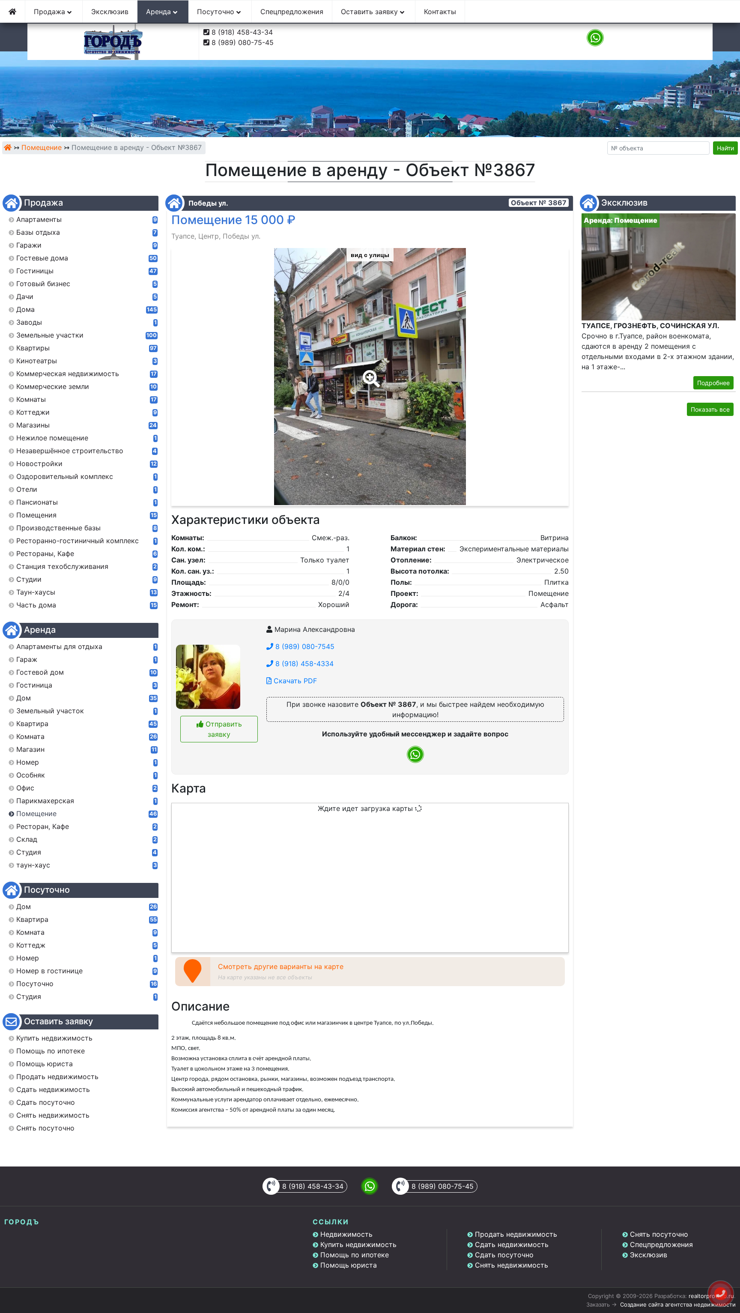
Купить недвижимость (358, 1244)
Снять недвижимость (511, 1265)
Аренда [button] (159, 11)
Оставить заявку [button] (370, 11)
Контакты (440, 11)
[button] (369, 373)
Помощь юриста (348, 1265)
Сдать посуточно (504, 1254)
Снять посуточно (659, 1234)
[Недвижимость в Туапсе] (8, 147)
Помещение (41, 147)
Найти (725, 148)
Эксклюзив (109, 11)
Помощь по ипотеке (354, 1254)
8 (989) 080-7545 (303, 646)
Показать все (710, 409)
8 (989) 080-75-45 (243, 42)
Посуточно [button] (216, 11)
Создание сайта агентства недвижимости (678, 1304)
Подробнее (713, 382)
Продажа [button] (50, 11)
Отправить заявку (222, 729)
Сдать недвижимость (512, 1244)
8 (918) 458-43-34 (242, 32)
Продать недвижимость (516, 1234)
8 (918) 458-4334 (303, 663)
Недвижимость (346, 1234)
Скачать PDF (294, 680)
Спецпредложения (291, 11)
